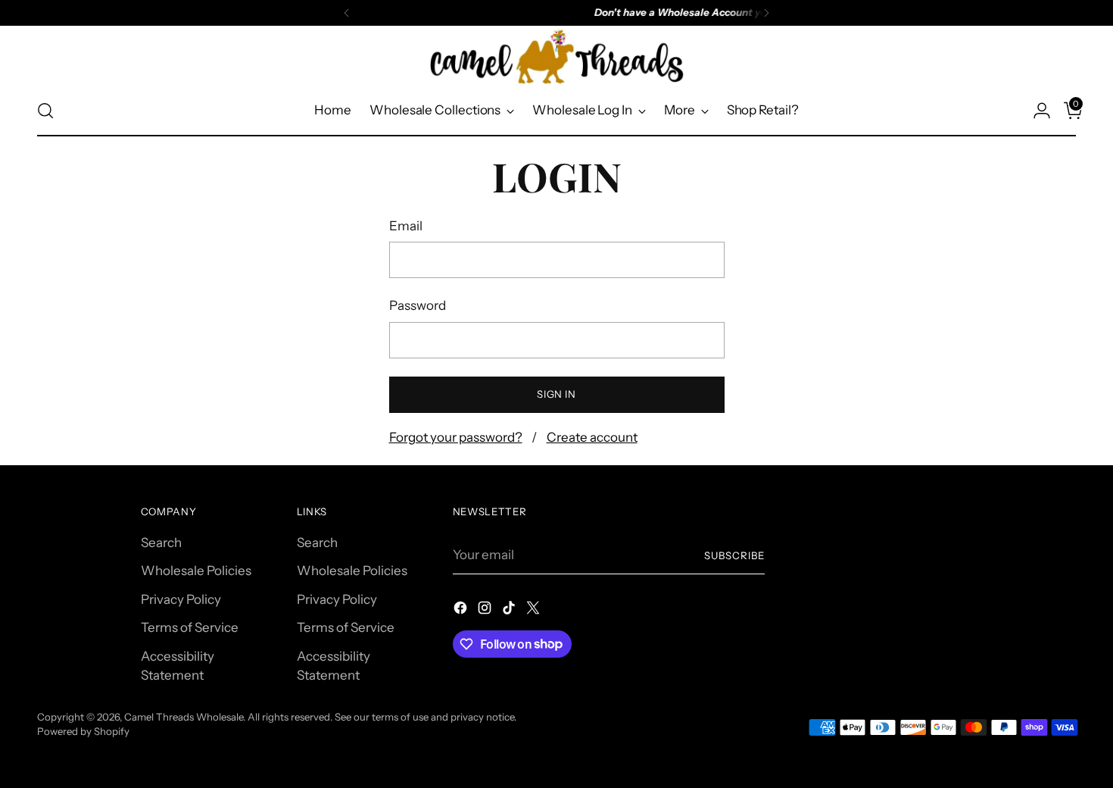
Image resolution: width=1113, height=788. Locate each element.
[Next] (766, 13)
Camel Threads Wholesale (183, 717)
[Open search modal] (45, 110)
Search (161, 542)
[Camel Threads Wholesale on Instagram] (486, 610)
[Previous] (346, 13)
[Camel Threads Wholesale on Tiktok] (510, 610)
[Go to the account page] (1036, 110)
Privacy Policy (181, 599)
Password (417, 305)
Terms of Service (189, 627)
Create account (592, 437)
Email (405, 225)
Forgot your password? (455, 437)
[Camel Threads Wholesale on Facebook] (462, 610)
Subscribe (734, 555)
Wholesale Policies (196, 570)
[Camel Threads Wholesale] (556, 57)
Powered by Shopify (83, 731)
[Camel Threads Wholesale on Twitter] (534, 610)
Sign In (556, 394)
